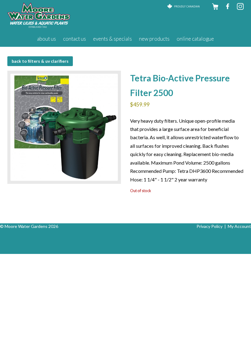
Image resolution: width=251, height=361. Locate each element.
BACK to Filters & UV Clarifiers (40, 61)
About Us (46, 38)
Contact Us (74, 38)
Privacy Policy (210, 226)
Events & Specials (112, 38)
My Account (239, 226)
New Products (154, 38)
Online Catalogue (195, 38)
